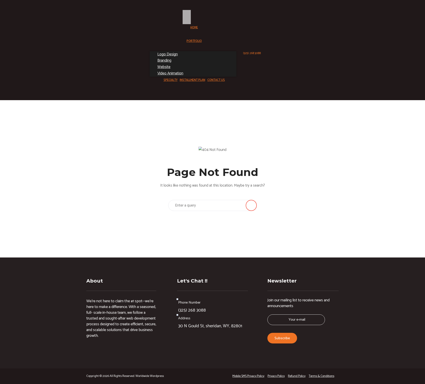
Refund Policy (296, 376)
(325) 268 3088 (252, 53)
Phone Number (189, 303)
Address (184, 318)
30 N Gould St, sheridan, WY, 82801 (210, 326)
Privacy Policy (276, 376)
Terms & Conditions (321, 376)
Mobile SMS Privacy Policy (248, 376)
